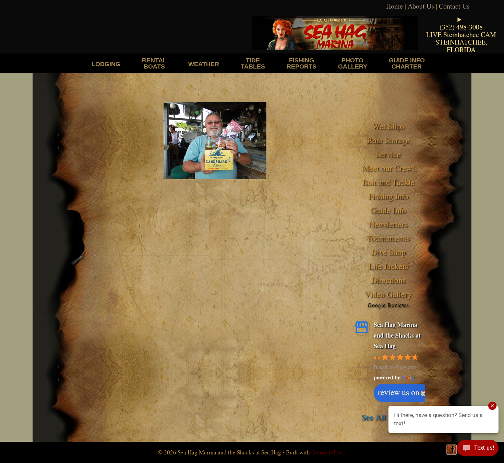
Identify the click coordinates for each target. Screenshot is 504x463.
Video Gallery (388, 294)
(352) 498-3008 (461, 27)
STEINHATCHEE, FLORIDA (461, 45)
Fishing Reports (301, 63)
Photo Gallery (352, 63)
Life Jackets (388, 265)
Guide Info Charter (407, 63)
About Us (421, 6)
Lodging (106, 64)
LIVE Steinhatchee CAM (461, 34)
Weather (203, 64)
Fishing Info (388, 196)
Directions (388, 280)
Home (394, 6)
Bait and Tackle (388, 181)
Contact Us (454, 6)
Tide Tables (253, 63)
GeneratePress (328, 452)
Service (388, 154)
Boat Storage (388, 140)
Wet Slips (388, 126)
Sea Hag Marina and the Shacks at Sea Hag (397, 335)
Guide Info (388, 210)
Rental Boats (154, 63)
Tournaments (388, 237)
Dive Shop (388, 251)
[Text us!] (478, 449)
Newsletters (388, 224)
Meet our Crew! (388, 167)
